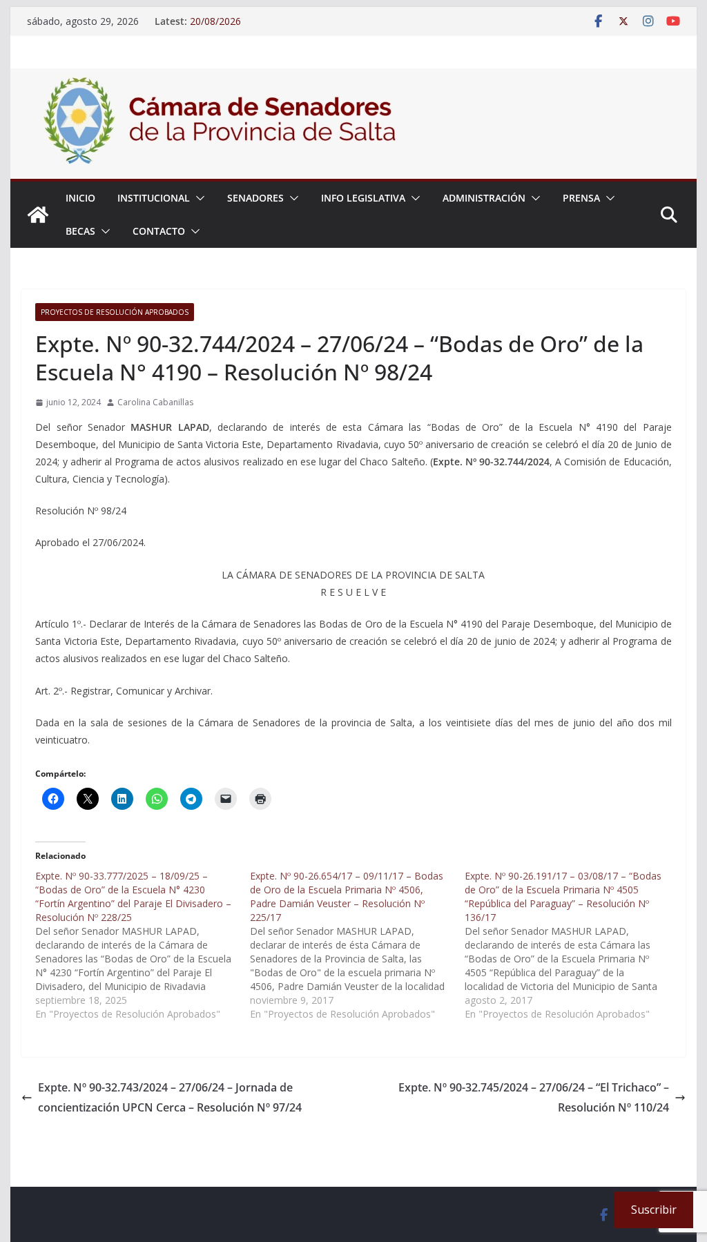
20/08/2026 (215, 21)
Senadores (255, 197)
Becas (80, 230)
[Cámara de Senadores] (38, 214)
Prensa (581, 197)
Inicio (80, 197)
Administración (484, 197)
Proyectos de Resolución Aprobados (114, 312)
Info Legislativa (363, 197)
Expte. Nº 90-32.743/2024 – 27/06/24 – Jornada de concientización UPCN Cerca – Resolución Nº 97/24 (170, 1097)
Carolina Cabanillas (155, 402)
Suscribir (654, 1209)
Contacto (159, 230)
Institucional (153, 197)
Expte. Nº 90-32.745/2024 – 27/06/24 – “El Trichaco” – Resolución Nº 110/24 (533, 1097)
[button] (197, 198)
